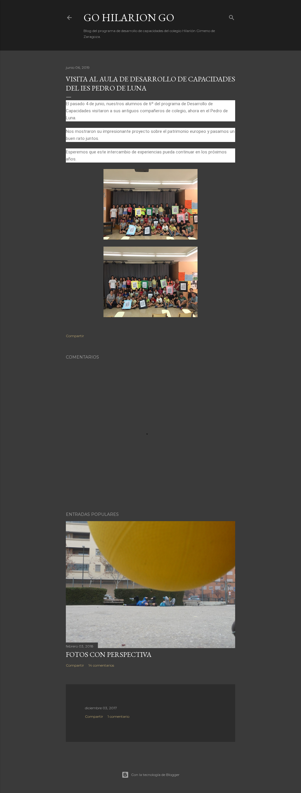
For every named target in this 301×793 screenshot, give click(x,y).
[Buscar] (231, 16)
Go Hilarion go (128, 17)
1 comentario (118, 716)
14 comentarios (101, 665)
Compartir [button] (75, 336)
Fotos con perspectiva (108, 654)
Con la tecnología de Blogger (155, 774)
